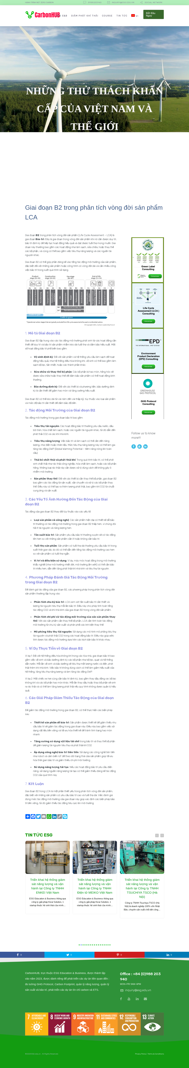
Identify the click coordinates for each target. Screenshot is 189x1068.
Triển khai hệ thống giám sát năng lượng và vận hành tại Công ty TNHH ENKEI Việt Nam (47, 886)
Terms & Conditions (156, 1054)
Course (107, 15)
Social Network (153, 2)
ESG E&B (61, 15)
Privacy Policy (140, 1054)
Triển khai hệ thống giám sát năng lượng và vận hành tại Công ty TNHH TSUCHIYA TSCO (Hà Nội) (141, 888)
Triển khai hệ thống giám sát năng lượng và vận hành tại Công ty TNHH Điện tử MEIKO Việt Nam (94, 886)
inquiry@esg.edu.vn (123, 2)
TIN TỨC (121, 15)
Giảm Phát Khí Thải (84, 15)
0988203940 (95, 2)
